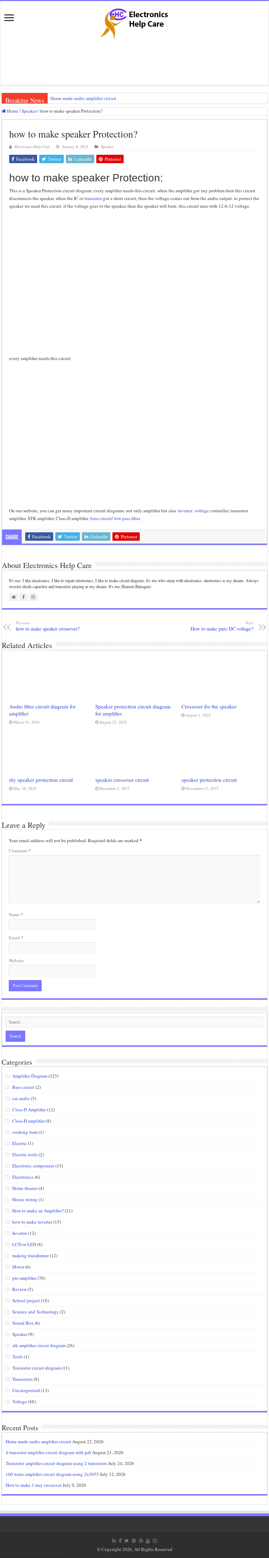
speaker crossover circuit (122, 779)
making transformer (30, 1255)
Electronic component (33, 1166)
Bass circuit (23, 1087)
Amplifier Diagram (29, 1076)
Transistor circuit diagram (36, 1368)
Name (16, 914)
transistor (93, 198)
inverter (185, 510)
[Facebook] (120, 1541)
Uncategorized (26, 1390)
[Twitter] (127, 1541)
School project (26, 1300)
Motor (18, 1267)
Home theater (24, 1188)
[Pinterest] (134, 1541)
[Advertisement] (134, 62)
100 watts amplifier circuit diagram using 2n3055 (52, 1474)
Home (12, 111)
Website (16, 960)
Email (16, 937)
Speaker (29, 111)
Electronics (23, 1177)
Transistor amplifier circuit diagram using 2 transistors (56, 1463)
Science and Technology (35, 1312)
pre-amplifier (24, 1278)
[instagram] (155, 1541)
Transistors (22, 1379)
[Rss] (114, 1541)
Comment (20, 850)
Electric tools (24, 1154)
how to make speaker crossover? (48, 626)
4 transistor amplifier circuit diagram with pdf (48, 1452)
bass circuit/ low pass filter (114, 518)
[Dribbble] (141, 1541)
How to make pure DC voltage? (222, 626)
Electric (19, 1143)
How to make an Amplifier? (38, 1210)
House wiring (24, 1199)
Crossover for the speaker (208, 706)
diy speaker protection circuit (41, 779)
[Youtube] (148, 1541)
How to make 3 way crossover (34, 1485)
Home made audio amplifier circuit (83, 98)
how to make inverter (32, 1222)
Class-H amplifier (28, 1121)
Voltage (19, 1401)
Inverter (19, 1233)
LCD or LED (24, 1244)
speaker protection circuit (209, 779)
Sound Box (23, 1323)
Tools (17, 1356)
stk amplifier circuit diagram (38, 1345)
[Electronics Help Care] (134, 22)
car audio (21, 1098)
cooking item (24, 1132)
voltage (201, 510)
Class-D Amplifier (29, 1109)
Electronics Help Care (32, 146)
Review (19, 1289)
